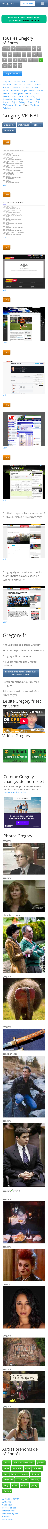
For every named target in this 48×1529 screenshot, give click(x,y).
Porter (6, 102)
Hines (32, 90)
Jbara (20, 96)
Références (9, 130)
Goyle (24, 90)
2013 (6, 299)
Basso (25, 81)
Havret (6, 93)
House (40, 90)
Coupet (37, 84)
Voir (5, 185)
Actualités (6, 1501)
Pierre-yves (22, 1479)
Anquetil (7, 81)
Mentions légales (10, 1513)
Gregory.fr (8, 3)
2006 (6, 194)
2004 (6, 142)
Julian (14, 1485)
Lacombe (7, 99)
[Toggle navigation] (42, 3)
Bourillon (7, 84)
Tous (6, 48)
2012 (6, 247)
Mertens (29, 99)
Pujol (14, 102)
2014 (6, 352)
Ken (27, 96)
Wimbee (7, 108)
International (8, 1510)
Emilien (7, 1491)
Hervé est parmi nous (23, 1462)
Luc (5, 1474)
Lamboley (18, 99)
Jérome (40, 1462)
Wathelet (35, 105)
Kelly (6, 1485)
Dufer (6, 90)
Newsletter (7, 1519)
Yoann (25, 1474)
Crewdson (16, 87)
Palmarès (37, 124)
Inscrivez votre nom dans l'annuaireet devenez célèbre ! (21, 673)
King (33, 96)
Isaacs (6, 96)
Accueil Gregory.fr (10, 1498)
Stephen (35, 1474)
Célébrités (27, 3)
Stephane (8, 1479)
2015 (6, 405)
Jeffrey (34, 1485)
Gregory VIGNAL (12, 73)
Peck (38, 99)
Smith (30, 102)
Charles (28, 84)
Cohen (6, 87)
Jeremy (24, 1485)
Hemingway (17, 93)
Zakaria (14, 1474)
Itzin (13, 96)
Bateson (34, 81)
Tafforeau (8, 105)
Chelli (26, 87)
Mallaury (35, 1479)
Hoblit (36, 93)
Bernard (18, 84)
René (6, 1468)
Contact (5, 1516)
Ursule (18, 105)
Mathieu (37, 1468)
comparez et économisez (15, 792)
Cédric (7, 1462)
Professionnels (9, 1507)
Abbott (16, 81)
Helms (28, 93)
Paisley (22, 102)
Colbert (34, 87)
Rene (27, 1468)
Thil (37, 102)
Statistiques (23, 124)
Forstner (15, 90)
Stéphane (17, 1468)
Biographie (9, 124)
